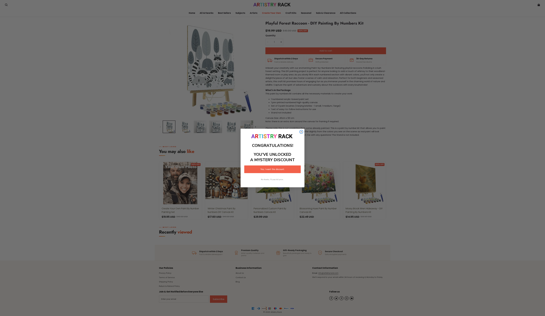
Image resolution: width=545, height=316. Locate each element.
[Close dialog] (301, 132)
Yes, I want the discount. (272, 169)
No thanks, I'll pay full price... (272, 179)
